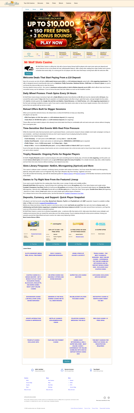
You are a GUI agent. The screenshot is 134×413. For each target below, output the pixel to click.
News (76, 3)
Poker (54, 3)
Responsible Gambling (105, 408)
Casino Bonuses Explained (77, 408)
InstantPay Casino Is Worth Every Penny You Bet (100, 298)
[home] (11, 5)
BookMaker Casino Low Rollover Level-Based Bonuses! (33, 298)
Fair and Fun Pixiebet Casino (56, 341)
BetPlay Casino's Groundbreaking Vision (55, 320)
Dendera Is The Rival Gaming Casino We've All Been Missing (56, 298)
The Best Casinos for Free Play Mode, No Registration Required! (101, 343)
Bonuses (40, 3)
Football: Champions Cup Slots (74, 193)
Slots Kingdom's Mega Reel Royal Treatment (33, 254)
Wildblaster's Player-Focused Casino (78, 297)
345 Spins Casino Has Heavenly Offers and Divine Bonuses (56, 277)
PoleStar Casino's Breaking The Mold (78, 319)
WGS (27, 380)
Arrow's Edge (29, 382)
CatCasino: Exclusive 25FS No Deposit (101, 276)
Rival (27, 387)
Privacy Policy (95, 408)
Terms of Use (87, 408)
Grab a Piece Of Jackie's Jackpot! (78, 254)
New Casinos (51, 380)
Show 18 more (71, 389)
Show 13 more (27, 389)
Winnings (50, 387)
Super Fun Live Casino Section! (78, 276)
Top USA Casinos (29, 3)
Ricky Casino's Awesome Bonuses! (56, 254)
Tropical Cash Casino (36, 233)
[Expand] (69, 380)
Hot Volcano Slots (61, 55)
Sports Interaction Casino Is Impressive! (33, 319)
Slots (47, 3)
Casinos (68, 3)
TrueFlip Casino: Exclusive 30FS (33, 341)
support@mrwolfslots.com (48, 203)
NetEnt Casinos (68, 173)
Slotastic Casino (80, 236)
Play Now (28, 73)
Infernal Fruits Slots (47, 55)
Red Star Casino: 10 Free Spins (100, 319)
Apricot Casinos (81, 173)
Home (27, 9)
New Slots (50, 384)
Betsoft (71, 380)
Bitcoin (61, 3)
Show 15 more (49, 389)
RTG (71, 384)
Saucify (27, 384)
